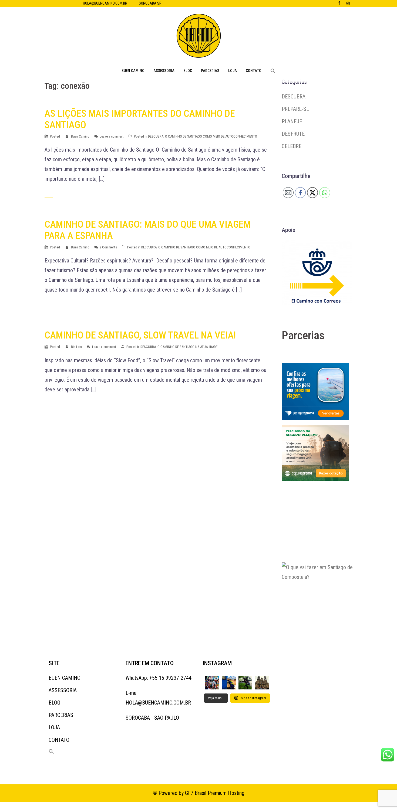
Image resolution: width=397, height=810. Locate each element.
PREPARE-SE (295, 109)
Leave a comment (112, 136)
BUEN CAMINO (133, 71)
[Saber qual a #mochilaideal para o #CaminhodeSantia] (228, 682)
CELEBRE (291, 146)
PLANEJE (292, 121)
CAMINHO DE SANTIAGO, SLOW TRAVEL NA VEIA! (140, 335)
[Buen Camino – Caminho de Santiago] (198, 37)
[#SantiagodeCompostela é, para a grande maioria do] (262, 682)
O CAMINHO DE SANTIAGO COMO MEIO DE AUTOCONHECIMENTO (211, 136)
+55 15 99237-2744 (170, 678)
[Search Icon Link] (273, 71)
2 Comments (108, 247)
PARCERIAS (210, 71)
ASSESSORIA (163, 71)
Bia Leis (76, 347)
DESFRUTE (293, 134)
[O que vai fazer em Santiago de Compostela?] (322, 595)
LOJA (232, 71)
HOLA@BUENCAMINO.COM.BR (105, 3)
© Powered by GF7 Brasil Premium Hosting (198, 793)
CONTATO (253, 71)
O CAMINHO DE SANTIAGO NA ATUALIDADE (187, 347)
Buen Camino (80, 136)
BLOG (187, 71)
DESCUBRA (155, 136)
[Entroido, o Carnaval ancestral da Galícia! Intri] (212, 682)
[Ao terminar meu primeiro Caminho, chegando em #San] (245, 682)
